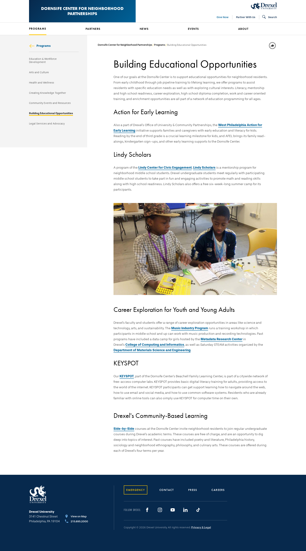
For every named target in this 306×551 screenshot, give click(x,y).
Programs (43, 46)
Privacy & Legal (201, 527)
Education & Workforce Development (43, 60)
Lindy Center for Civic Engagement (165, 167)
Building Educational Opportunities (51, 113)
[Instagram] (160, 510)
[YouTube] (173, 510)
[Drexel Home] (264, 5)
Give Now (222, 17)
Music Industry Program (189, 328)
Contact (166, 490)
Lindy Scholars (204, 167)
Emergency (135, 490)
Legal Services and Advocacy (47, 123)
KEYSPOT (127, 376)
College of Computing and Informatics (154, 345)
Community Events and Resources (50, 103)
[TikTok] (198, 510)
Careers (218, 490)
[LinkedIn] (185, 510)
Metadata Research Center (221, 339)
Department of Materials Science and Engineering (152, 350)
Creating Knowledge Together (47, 92)
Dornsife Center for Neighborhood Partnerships (82, 11)
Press (192, 490)
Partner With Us (245, 17)
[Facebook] (147, 510)
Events (193, 29)
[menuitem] (52, 29)
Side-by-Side (124, 429)
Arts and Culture (39, 72)
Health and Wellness (41, 82)
